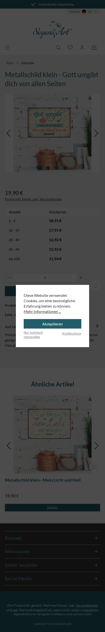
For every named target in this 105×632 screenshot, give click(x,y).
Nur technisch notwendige (33, 335)
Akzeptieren (52, 323)
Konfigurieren (71, 333)
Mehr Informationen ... (42, 311)
